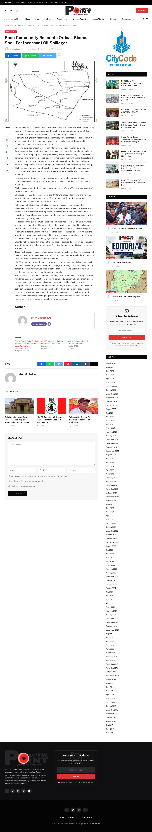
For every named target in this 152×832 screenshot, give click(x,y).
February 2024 (111, 478)
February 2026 (111, 386)
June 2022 (110, 554)
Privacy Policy (123, 346)
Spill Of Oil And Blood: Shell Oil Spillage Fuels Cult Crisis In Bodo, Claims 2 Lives (26, 343)
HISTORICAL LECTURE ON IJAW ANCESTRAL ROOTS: (133, 111)
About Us (72, 818)
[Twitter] (7, 146)
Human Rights (98, 19)
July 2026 (109, 367)
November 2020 (112, 622)
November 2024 (112, 443)
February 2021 (111, 611)
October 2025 (111, 401)
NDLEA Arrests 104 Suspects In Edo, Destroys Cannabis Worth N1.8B (50, 420)
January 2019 (111, 706)
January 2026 (111, 390)
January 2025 (111, 436)
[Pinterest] (7, 158)
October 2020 (111, 626)
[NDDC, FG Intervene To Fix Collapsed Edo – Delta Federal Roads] (112, 183)
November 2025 (112, 398)
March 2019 (110, 698)
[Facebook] (7, 134)
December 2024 (112, 440)
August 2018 (111, 721)
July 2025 (109, 413)
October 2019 (111, 672)
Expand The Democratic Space (126, 296)
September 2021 (112, 584)
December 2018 (112, 710)
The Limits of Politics (121, 262)
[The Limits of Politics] (126, 247)
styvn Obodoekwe (18, 49)
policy (83, 782)
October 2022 (111, 539)
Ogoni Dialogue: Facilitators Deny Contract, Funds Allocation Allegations (133, 168)
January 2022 (111, 573)
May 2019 (109, 691)
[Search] (143, 19)
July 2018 (109, 725)
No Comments (45, 49)
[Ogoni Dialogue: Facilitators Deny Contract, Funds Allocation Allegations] (112, 168)
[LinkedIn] (7, 152)
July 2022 (109, 550)
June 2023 (110, 508)
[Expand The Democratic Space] (126, 281)
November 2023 (112, 489)
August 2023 (111, 500)
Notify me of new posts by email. (23, 486)
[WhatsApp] (7, 140)
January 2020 (111, 660)
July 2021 (109, 592)
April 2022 (110, 561)
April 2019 (110, 695)
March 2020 (110, 653)
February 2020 (111, 657)
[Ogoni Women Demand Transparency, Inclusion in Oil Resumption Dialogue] (112, 140)
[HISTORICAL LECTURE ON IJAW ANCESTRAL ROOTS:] (112, 112)
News (36, 19)
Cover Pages (11, 31)
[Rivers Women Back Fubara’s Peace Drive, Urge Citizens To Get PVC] (112, 98)
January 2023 (111, 527)
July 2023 (109, 504)
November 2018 (112, 714)
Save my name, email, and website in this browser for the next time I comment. (40, 476)
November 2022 (112, 535)
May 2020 (110, 645)
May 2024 (110, 466)
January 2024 (111, 481)
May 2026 (110, 375)
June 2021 (110, 596)
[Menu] (147, 19)
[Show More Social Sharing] (58, 55)
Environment (62, 19)
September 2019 (112, 676)
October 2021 (111, 580)
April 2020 (110, 649)
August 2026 (111, 363)
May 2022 (110, 558)
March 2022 (110, 565)
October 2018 (111, 717)
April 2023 (110, 516)
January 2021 (111, 615)
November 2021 (112, 577)
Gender (113, 19)
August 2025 (111, 409)
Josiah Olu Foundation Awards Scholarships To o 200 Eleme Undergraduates (133, 125)
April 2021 (110, 603)
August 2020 (111, 634)
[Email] (7, 164)
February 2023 (111, 523)
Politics (48, 19)
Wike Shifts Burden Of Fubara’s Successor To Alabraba (79, 420)
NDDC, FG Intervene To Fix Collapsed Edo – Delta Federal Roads (133, 182)
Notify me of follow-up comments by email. (27, 481)
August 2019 (111, 679)
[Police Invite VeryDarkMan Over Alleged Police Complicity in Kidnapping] (112, 154)
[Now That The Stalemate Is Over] (126, 213)
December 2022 (112, 531)
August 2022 (111, 546)
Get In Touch (86, 818)
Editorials (111, 292)
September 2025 (112, 405)
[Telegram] (7, 170)
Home (27, 19)
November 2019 (112, 668)
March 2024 (110, 474)
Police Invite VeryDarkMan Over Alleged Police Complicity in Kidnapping (134, 154)
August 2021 (111, 588)
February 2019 (111, 702)
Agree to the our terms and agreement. (77, 782)
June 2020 (110, 641)
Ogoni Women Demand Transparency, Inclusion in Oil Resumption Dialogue (133, 139)
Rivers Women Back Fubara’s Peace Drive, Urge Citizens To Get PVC (41, 2)
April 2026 (110, 379)
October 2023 (111, 493)
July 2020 (109, 638)
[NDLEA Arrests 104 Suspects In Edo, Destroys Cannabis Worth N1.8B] (51, 406)
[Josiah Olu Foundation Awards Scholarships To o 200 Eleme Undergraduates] (112, 125)
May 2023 (110, 512)
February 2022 (111, 569)
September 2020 (112, 630)
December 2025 (112, 394)
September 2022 (112, 542)
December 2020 (112, 619)
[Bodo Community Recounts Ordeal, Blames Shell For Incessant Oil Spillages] (51, 91)
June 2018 (110, 729)
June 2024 (110, 462)
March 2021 (110, 607)
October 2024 (111, 447)
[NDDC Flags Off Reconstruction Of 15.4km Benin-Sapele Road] (112, 84)
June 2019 (110, 687)
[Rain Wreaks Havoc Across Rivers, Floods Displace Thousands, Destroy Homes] (19, 406)
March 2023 (110, 520)
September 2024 (112, 451)
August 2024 (111, 455)
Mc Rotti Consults (93, 824)
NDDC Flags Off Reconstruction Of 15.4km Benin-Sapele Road (131, 83)
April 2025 (110, 424)
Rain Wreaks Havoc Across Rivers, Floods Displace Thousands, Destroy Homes (18, 420)
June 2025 (110, 417)
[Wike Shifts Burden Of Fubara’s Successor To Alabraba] (83, 406)
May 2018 (109, 733)
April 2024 (110, 470)
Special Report (79, 19)
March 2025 (110, 428)
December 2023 (112, 485)
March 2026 (110, 382)
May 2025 (110, 421)
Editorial (110, 224)
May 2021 (109, 599)
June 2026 (110, 371)
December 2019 (112, 664)
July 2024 (109, 459)
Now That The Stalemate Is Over (127, 228)
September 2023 (112, 497)
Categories (126, 19)
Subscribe (142, 10)
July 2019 (109, 683)
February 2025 (111, 432)
